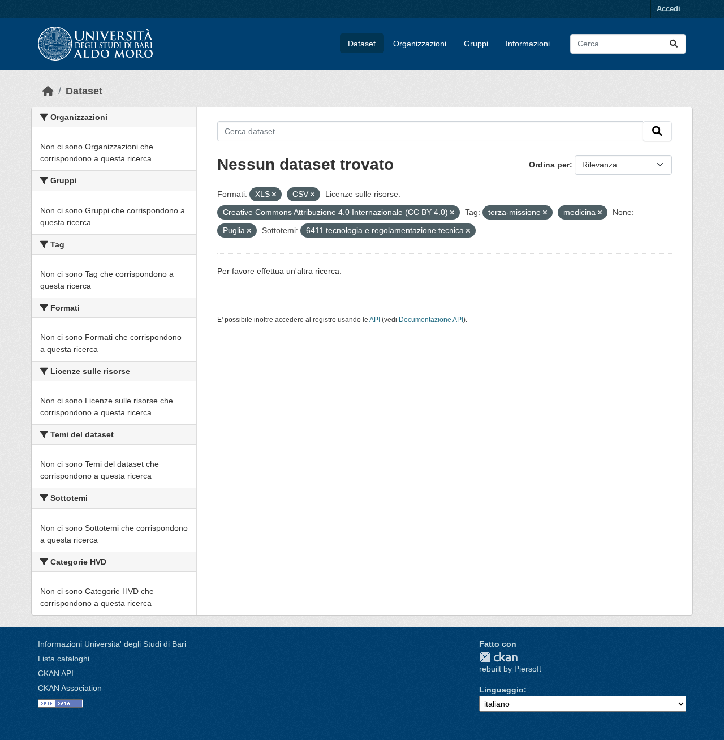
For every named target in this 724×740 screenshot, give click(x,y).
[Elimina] (274, 194)
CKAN (498, 657)
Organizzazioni (419, 43)
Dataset (362, 43)
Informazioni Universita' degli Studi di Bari (112, 643)
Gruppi (476, 43)
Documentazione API (431, 320)
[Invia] (673, 44)
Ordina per (549, 164)
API (374, 320)
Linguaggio (501, 689)
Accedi (668, 9)
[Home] (48, 91)
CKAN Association (70, 687)
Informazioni (528, 43)
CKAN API (56, 673)
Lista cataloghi (63, 658)
